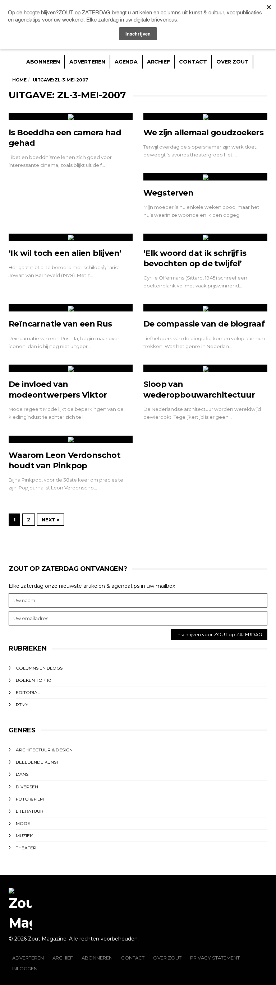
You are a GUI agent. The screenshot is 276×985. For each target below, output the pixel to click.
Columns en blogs (39, 668)
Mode (23, 823)
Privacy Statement (215, 958)
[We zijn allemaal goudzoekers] (205, 116)
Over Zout (232, 61)
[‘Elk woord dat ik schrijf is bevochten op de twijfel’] (205, 237)
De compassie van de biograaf (203, 324)
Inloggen (24, 968)
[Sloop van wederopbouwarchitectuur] (205, 368)
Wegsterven (168, 193)
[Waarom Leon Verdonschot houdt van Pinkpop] (71, 439)
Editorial (28, 692)
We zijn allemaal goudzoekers (203, 132)
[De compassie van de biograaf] (205, 307)
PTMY (22, 704)
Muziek (24, 835)
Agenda (126, 61)
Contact (193, 61)
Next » (50, 519)
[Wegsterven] (205, 176)
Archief (158, 61)
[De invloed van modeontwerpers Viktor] (71, 368)
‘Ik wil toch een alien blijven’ (65, 253)
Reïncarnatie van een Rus (60, 324)
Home (19, 80)
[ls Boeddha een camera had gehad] (71, 116)
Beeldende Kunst (37, 762)
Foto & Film (30, 799)
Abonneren (43, 61)
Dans (22, 774)
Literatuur (29, 811)
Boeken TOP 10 (33, 680)
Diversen (27, 786)
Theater (26, 847)
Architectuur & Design (44, 749)
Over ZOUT (167, 958)
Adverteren (87, 61)
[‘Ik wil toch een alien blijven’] (71, 237)
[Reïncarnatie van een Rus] (71, 307)
